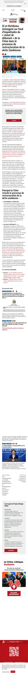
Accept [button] (12, 671)
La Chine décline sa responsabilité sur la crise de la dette (13, 446)
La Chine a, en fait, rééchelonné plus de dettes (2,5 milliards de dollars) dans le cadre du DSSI (13, 252)
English (3, 10)
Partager (22, 58)
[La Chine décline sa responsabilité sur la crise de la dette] (14, 455)
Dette (4, 291)
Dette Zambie (6, 56)
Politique (19, 56)
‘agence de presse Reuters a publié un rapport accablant (12, 130)
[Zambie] (5, 54)
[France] (14, 291)
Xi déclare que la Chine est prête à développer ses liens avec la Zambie (13, 280)
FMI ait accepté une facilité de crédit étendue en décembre (13, 152)
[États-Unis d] (14, 443)
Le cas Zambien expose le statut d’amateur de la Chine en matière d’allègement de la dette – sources (14, 274)
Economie (13, 56)
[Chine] (3, 54)
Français (13, 10)
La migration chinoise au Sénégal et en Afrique (22, 479)
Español (22, 10)
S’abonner (11, 550)
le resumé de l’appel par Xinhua (17, 102)
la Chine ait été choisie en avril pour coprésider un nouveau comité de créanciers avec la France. (13, 155)
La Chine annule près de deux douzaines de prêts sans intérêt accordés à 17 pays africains (14, 324)
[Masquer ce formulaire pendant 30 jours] (25, 3)
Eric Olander (13, 58)
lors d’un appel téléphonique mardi (14, 84)
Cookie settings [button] (6, 671)
